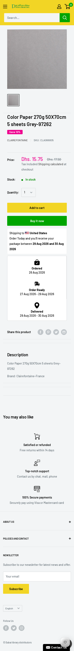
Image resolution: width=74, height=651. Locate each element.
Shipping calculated (50, 164)
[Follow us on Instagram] (21, 628)
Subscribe (16, 589)
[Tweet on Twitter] (56, 332)
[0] (67, 6)
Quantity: (13, 192)
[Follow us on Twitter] (14, 628)
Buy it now (37, 221)
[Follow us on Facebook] (6, 628)
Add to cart (37, 208)
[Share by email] (64, 332)
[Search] (65, 17)
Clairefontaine (17, 140)
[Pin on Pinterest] (48, 332)
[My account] (59, 6)
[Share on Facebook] (40, 332)
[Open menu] (5, 6)
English (9, 608)
